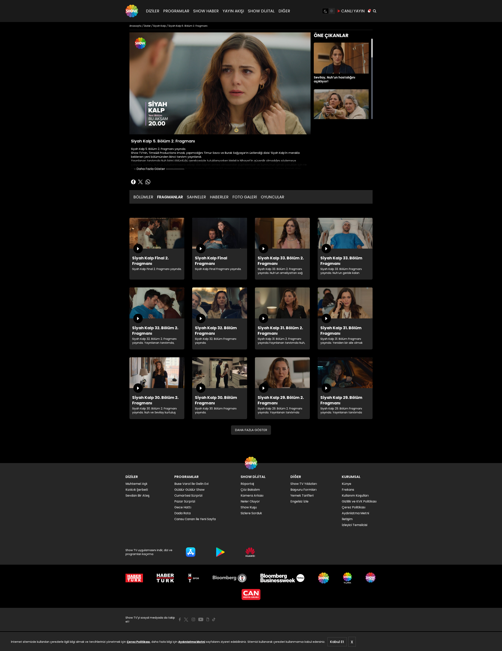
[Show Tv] (132, 11)
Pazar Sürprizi (184, 501)
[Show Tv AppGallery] (250, 552)
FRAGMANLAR (170, 197)
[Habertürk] (134, 578)
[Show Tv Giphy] (207, 619)
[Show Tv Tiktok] (213, 619)
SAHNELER (196, 197)
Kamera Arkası (252, 495)
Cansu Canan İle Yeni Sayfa (195, 519)
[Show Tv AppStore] (190, 552)
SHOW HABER (206, 11)
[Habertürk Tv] (165, 578)
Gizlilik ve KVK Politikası (359, 501)
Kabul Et (337, 641)
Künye (346, 483)
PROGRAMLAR (176, 11)
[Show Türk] (347, 578)
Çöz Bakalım (250, 489)
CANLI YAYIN (353, 11)
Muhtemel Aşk (136, 483)
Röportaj (247, 483)
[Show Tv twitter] (186, 620)
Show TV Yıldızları (303, 483)
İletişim (347, 519)
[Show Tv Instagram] (193, 619)
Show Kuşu (249, 507)
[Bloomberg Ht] (230, 578)
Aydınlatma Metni (191, 642)
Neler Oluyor (250, 501)
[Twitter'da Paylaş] (140, 182)
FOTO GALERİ (244, 197)
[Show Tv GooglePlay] (220, 552)
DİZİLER (152, 11)
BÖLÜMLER (143, 197)
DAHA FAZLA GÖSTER (251, 430)
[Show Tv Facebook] (180, 619)
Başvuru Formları (303, 489)
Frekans (348, 489)
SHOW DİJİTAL (261, 11)
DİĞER (284, 11)
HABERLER (219, 197)
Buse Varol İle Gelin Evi (191, 483)
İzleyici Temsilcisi (354, 525)
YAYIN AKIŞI (233, 11)
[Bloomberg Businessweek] (282, 578)
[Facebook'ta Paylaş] (133, 182)
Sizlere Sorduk (251, 513)
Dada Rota (182, 513)
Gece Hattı (182, 507)
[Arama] (374, 11)
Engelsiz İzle (299, 501)
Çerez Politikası (138, 642)
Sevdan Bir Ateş (137, 495)
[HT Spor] (193, 578)
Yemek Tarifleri (302, 495)
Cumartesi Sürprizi (188, 495)
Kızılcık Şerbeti (137, 489)
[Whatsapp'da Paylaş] (148, 182)
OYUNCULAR (272, 197)
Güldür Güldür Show (189, 489)
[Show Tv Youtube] (200, 619)
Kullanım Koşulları (355, 495)
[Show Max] (371, 578)
